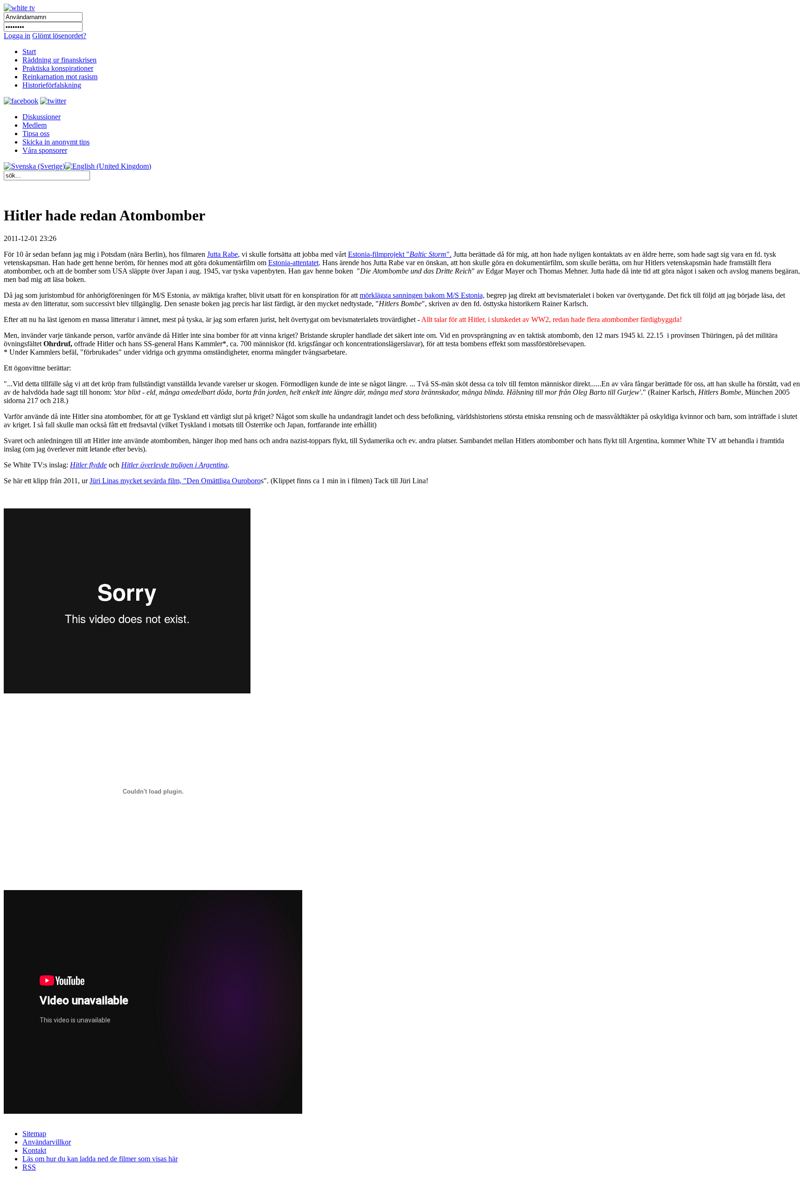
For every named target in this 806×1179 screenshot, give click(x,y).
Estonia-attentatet (293, 263)
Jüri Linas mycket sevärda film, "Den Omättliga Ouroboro (175, 481)
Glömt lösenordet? (59, 36)
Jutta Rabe (222, 254)
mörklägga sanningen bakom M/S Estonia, (422, 295)
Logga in (17, 36)
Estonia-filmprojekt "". (400, 254)
